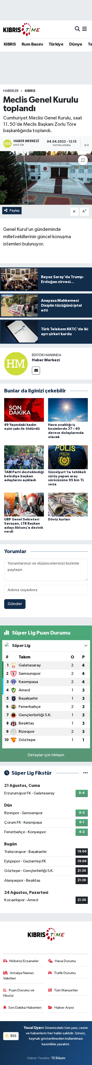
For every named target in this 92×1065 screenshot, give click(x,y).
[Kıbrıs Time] (21, 29)
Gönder (15, 604)
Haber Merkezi (46, 360)
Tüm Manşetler (66, 990)
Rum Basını (32, 44)
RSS (13, 1036)
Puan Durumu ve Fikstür (19, 992)
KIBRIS (10, 44)
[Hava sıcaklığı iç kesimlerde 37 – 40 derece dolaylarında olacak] (68, 410)
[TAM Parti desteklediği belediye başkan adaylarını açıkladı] (24, 457)
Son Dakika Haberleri (24, 1007)
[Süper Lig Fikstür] (85, 773)
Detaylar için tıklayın (46, 755)
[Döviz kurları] (68, 504)
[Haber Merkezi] (16, 364)
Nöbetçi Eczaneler (24, 961)
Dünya (75, 44)
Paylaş (15, 210)
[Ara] (77, 29)
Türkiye (56, 44)
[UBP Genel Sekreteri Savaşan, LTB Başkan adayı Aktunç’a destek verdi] (24, 504)
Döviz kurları (59, 519)
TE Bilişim (58, 1058)
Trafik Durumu (65, 973)
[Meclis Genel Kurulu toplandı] (46, 178)
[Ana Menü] (84, 29)
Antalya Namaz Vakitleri (18, 975)
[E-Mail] (36, 371)
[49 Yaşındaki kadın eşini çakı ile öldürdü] (24, 410)
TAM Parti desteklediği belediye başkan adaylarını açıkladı (24, 476)
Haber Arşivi (64, 1007)
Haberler (11, 91)
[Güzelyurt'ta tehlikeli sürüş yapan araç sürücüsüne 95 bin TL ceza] (68, 457)
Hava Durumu (65, 961)
